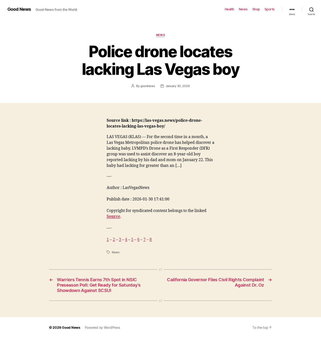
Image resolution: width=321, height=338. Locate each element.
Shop (256, 9)
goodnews (147, 86)
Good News (19, 9)
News (243, 9)
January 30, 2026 (178, 86)
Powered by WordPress (102, 327)
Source (113, 216)
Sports (270, 9)
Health (229, 9)
